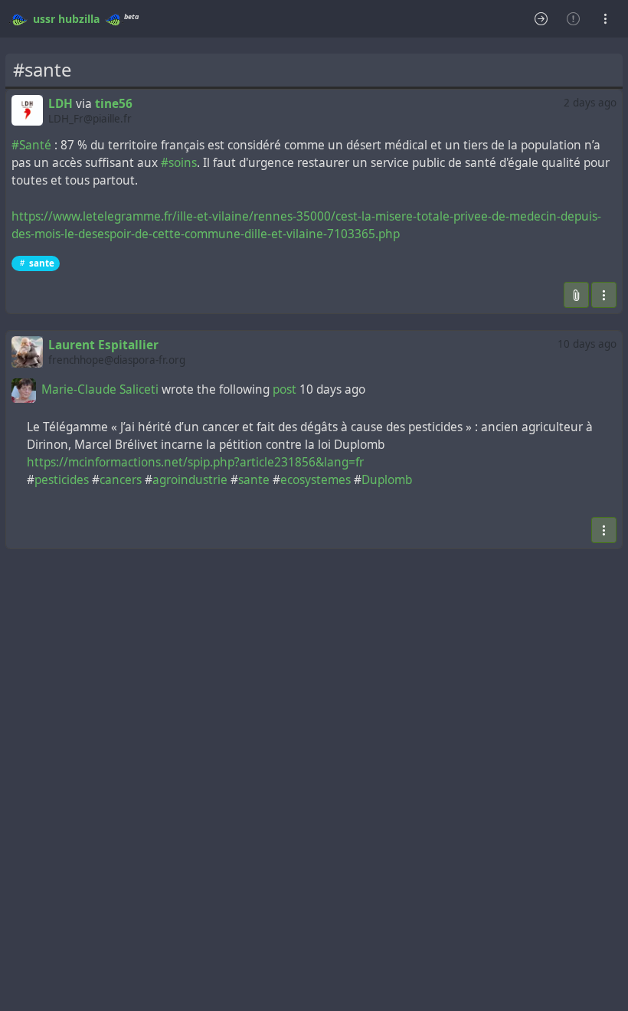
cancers (121, 480)
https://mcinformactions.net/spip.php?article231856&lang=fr (195, 462)
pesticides (61, 480)
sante (41, 263)
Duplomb (386, 480)
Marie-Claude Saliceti (100, 389)
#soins (179, 163)
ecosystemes (315, 480)
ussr (44, 18)
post (286, 389)
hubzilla (79, 18)
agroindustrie (189, 480)
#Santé (31, 145)
